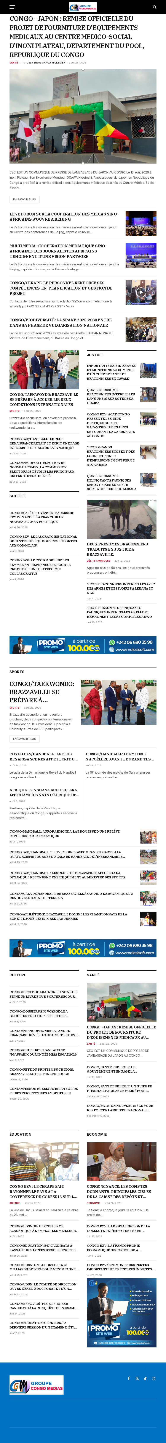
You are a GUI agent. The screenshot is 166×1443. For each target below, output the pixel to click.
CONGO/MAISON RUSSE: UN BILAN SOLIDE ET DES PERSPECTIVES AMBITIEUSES (44, 1091)
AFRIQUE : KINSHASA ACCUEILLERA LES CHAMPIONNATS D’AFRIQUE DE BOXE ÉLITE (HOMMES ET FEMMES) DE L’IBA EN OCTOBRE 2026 (43, 793)
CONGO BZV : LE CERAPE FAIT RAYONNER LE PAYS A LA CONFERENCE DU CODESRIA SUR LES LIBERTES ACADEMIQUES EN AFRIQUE (44, 1191)
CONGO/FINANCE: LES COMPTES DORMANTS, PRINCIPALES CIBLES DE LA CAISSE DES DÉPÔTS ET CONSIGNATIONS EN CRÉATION (119, 1191)
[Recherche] (154, 7)
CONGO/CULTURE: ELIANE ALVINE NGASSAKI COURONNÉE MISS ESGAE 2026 (43, 1052)
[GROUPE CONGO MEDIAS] (83, 7)
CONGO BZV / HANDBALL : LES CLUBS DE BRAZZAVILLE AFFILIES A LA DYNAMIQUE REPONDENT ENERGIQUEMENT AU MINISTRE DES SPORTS (67, 875)
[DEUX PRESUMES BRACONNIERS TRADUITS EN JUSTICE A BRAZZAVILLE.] (121, 519)
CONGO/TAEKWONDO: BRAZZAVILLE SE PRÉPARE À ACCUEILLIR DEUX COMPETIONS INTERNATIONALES (44, 399)
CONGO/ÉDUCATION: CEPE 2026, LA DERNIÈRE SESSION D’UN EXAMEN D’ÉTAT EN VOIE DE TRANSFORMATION (43, 1325)
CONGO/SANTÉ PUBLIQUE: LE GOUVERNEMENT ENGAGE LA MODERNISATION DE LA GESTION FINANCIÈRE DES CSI (114, 1069)
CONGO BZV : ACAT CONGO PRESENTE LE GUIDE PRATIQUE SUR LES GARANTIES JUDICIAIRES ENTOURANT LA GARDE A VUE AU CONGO (111, 425)
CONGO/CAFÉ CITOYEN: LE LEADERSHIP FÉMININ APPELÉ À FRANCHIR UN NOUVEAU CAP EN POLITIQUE (42, 517)
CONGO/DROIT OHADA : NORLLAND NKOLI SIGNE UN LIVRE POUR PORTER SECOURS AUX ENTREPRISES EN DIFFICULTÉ (44, 994)
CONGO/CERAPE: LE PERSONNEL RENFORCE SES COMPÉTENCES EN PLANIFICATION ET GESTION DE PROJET (61, 288)
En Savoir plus (24, 199)
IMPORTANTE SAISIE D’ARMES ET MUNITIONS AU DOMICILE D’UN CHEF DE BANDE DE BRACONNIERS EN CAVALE (111, 372)
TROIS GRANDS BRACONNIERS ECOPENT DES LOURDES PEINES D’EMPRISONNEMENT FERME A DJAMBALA (111, 456)
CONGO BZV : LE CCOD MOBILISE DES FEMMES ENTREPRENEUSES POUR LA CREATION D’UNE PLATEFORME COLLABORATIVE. (40, 566)
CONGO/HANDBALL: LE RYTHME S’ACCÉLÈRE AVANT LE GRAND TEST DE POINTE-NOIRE (119, 757)
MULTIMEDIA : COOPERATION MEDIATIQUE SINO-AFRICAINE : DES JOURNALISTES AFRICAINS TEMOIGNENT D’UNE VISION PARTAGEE (58, 251)
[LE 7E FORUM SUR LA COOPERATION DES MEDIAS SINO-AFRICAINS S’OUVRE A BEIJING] (141, 223)
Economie (94, 1203)
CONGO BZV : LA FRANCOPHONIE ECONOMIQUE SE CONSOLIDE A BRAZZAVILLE (113, 1247)
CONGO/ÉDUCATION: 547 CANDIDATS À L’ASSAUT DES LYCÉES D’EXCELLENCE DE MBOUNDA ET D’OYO (42, 1247)
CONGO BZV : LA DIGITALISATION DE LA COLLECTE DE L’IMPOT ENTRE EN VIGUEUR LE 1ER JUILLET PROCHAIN (118, 1228)
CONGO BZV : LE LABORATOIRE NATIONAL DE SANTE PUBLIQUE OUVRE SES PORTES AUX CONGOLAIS (43, 540)
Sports (14, 410)
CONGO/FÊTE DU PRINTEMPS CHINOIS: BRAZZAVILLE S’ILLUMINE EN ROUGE (42, 1071)
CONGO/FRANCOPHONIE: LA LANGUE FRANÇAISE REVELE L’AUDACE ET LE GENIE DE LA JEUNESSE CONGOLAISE (44, 1033)
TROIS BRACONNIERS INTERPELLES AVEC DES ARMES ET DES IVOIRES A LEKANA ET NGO (121, 588)
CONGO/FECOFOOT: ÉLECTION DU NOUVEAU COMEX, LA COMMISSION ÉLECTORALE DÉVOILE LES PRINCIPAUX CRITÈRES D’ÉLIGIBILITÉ (42, 469)
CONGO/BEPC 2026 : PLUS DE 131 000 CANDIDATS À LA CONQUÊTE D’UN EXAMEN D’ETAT (44, 1306)
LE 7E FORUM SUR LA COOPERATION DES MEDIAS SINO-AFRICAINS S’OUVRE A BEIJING (64, 217)
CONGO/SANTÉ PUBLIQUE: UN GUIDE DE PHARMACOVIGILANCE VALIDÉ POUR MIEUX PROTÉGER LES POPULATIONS (119, 1088)
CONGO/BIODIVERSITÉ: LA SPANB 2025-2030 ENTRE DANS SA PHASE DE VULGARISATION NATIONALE (61, 322)
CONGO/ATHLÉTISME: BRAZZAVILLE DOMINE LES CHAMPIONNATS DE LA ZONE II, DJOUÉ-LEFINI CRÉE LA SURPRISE (68, 916)
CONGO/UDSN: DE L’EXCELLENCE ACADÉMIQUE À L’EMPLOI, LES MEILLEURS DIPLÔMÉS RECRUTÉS (44, 1228)
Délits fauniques (98, 560)
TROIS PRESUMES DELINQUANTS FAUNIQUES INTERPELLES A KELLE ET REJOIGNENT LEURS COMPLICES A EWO (119, 612)
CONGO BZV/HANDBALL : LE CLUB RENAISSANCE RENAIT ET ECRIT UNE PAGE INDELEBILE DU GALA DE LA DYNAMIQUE (44, 443)
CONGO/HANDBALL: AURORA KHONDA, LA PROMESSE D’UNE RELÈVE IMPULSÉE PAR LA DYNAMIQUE (65, 833)
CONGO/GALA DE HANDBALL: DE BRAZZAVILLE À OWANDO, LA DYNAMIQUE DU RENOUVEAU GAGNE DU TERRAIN (71, 896)
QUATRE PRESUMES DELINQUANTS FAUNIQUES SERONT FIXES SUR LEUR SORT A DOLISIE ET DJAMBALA (111, 482)
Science (15, 1203)
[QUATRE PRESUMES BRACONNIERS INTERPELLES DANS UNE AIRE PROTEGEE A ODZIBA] (148, 394)
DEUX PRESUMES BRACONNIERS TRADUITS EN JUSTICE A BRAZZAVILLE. (117, 549)
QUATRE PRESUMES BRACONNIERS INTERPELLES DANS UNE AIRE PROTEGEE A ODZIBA (111, 396)
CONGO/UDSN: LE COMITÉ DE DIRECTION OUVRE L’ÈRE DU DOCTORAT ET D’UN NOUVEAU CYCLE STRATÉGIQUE (43, 1286)
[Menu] (12, 7)
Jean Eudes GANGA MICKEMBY (46, 62)
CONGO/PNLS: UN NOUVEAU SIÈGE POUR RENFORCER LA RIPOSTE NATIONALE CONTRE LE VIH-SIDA (120, 1108)
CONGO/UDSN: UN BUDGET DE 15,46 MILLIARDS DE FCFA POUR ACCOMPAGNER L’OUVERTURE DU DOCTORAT (44, 1267)
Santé (14, 62)
